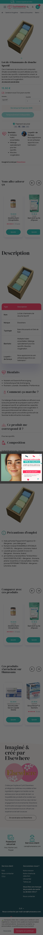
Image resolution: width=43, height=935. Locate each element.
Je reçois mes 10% (32, 472)
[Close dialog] (41, 455)
